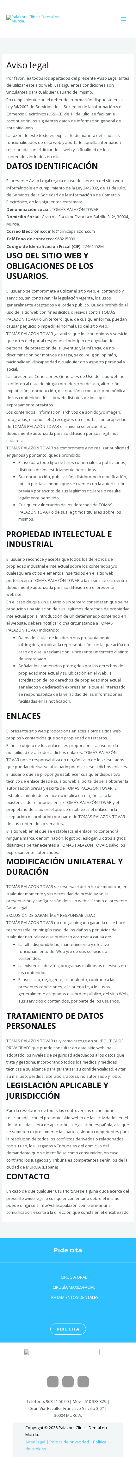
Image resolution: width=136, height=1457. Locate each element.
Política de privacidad (69, 1442)
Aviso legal (35, 1442)
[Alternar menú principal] (123, 19)
